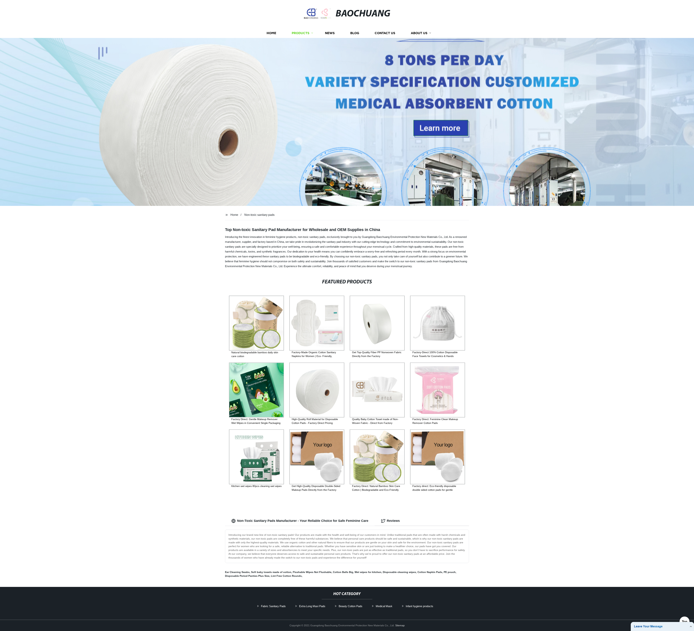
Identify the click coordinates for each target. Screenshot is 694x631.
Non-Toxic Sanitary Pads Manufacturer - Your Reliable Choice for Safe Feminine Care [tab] (302, 521)
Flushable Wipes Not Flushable (312, 572)
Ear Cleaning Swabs (237, 572)
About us (419, 33)
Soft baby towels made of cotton (271, 572)
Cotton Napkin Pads (429, 572)
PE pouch (450, 572)
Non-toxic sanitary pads (259, 214)
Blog (354, 33)
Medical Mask (384, 606)
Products (300, 33)
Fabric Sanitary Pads (273, 606)
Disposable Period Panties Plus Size (247, 575)
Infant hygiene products (419, 606)
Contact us (385, 33)
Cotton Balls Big (343, 572)
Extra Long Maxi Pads (312, 606)
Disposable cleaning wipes (399, 572)
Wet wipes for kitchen (368, 572)
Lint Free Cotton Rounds (286, 575)
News (330, 33)
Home (271, 33)
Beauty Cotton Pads (350, 606)
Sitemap (400, 625)
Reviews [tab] (393, 521)
